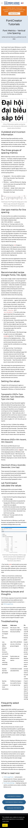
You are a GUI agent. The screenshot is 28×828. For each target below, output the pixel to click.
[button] (2, 3)
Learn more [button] (5, 821)
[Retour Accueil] (12, 3)
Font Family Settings (9, 783)
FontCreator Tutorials (14, 796)
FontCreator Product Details (14, 802)
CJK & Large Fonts (8, 604)
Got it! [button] (5, 825)
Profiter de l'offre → (14, 13)
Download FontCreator (14, 807)
